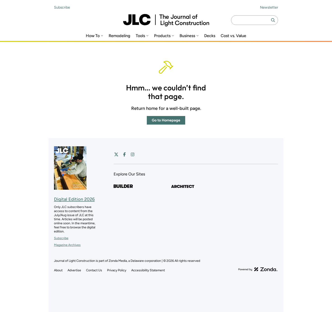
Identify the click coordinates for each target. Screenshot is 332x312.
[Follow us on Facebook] (124, 154)
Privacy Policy (116, 270)
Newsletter (269, 7)
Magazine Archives (67, 245)
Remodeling (119, 35)
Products (162, 35)
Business (187, 35)
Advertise (74, 270)
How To (93, 35)
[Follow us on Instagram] (132, 154)
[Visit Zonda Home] (258, 269)
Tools (140, 35)
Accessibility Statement (148, 270)
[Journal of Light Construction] (166, 20)
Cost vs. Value (233, 35)
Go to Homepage (166, 120)
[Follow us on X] (116, 154)
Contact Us (94, 270)
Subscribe (62, 7)
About (58, 270)
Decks (209, 35)
